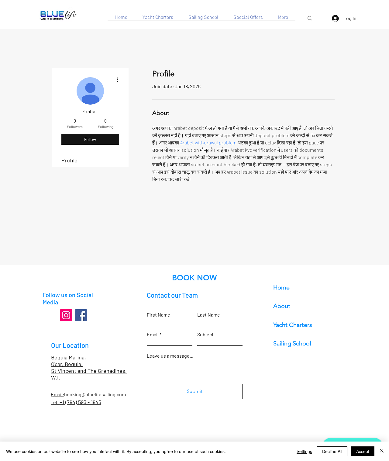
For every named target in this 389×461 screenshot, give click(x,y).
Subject (205, 334)
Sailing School (292, 343)
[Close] (381, 451)
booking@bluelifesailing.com (95, 394)
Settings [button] (304, 451)
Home (281, 287)
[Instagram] (66, 315)
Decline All (332, 451)
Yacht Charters (292, 324)
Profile (69, 160)
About (281, 306)
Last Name (208, 314)
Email (153, 334)
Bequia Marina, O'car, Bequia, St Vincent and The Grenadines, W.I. (89, 367)
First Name (158, 314)
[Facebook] (81, 315)
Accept (362, 451)
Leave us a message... (170, 355)
